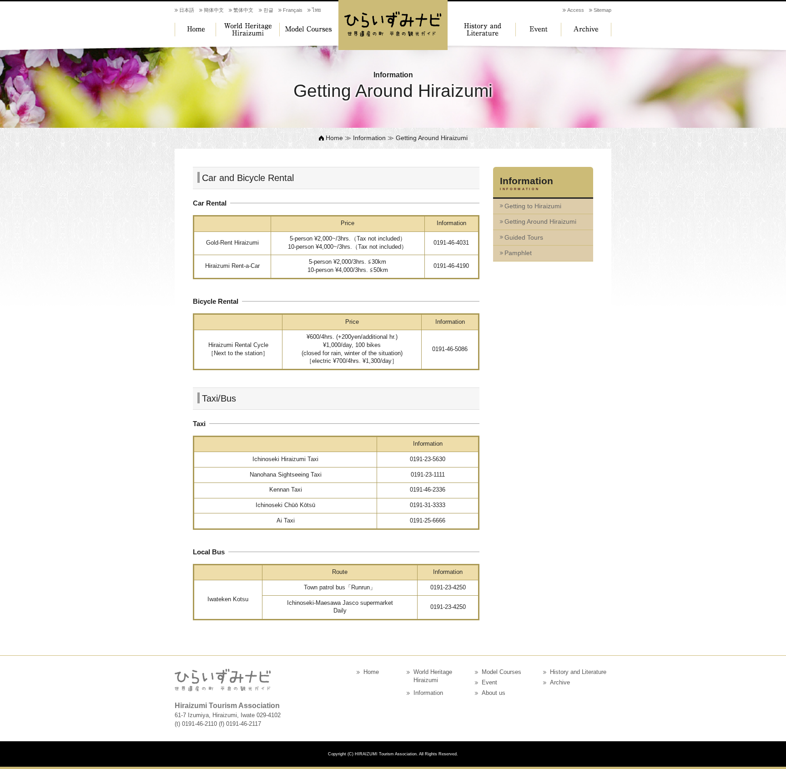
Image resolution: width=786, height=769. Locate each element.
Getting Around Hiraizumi (540, 221)
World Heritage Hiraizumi (247, 29)
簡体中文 (214, 10)
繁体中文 (243, 10)
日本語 (186, 10)
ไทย (316, 10)
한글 (268, 10)
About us (493, 693)
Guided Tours (523, 237)
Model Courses (308, 29)
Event (541, 29)
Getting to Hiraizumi (532, 206)
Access (575, 10)
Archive (586, 29)
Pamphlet (518, 252)
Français (292, 10)
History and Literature (482, 29)
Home (195, 29)
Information (369, 137)
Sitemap (602, 10)
